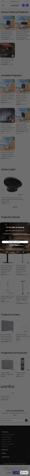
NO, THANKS (15, 245)
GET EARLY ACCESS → (15, 241)
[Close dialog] (28, 224)
